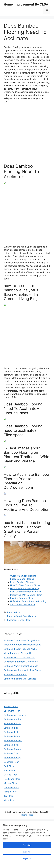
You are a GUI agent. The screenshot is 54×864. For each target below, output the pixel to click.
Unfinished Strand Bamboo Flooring (28, 601)
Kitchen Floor (10, 783)
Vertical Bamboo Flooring (23, 604)
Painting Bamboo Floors (22, 598)
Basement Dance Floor (18, 620)
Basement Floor (12, 711)
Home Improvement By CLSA (26, 4)
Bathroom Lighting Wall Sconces (20, 678)
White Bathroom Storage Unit (18, 653)
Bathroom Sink (11, 745)
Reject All (27, 858)
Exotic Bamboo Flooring (22, 582)
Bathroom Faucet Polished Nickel (20, 649)
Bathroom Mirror (12, 736)
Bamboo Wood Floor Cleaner (21, 616)
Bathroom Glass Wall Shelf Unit (19, 657)
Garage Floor (10, 774)
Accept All (27, 845)
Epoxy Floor (9, 770)
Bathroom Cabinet (13, 719)
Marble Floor (10, 791)
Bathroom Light (11, 732)
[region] (27, 842)
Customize (27, 852)
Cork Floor (9, 766)
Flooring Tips (27, 815)
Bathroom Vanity (12, 757)
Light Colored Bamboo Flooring (25, 591)
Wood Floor (9, 800)
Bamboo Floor (14, 612)
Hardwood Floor (12, 779)
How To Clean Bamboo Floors (25, 585)
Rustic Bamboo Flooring (22, 579)
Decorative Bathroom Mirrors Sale (21, 661)
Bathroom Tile (11, 753)
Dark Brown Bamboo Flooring (25, 588)
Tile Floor (8, 796)
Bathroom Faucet (12, 723)
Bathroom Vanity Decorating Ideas (21, 666)
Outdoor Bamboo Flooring (23, 576)
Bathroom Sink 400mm (15, 674)
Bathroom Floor (11, 728)
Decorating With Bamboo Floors (26, 595)
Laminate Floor (11, 787)
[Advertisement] (27, 133)
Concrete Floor (11, 762)
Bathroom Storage (13, 749)
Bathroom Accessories (15, 715)
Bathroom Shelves (13, 740)
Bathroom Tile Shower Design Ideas (22, 640)
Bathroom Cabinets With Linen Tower (22, 670)
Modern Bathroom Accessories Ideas (22, 644)
